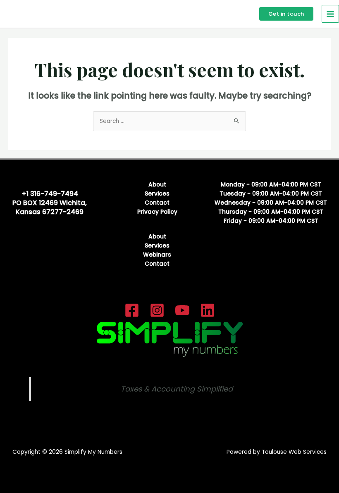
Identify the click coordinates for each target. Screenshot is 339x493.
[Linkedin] (207, 310)
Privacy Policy (157, 212)
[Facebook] (131, 310)
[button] (286, 14)
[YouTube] (182, 310)
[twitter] (157, 310)
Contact (157, 203)
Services (157, 194)
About (157, 185)
